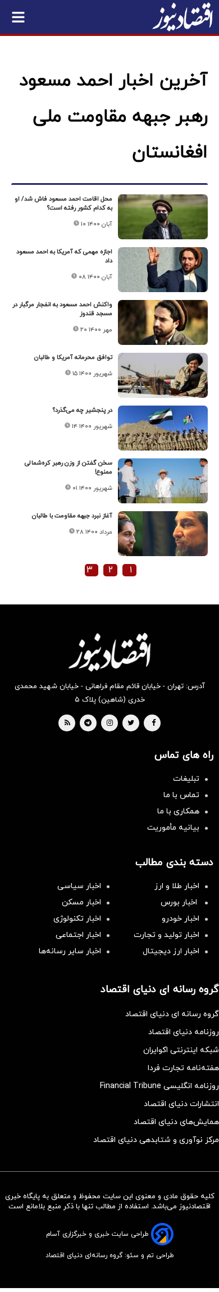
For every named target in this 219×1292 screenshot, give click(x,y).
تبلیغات (186, 779)
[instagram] (110, 723)
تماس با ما (181, 795)
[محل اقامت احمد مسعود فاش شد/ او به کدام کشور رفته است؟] (163, 216)
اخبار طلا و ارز (176, 886)
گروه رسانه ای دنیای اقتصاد (172, 1014)
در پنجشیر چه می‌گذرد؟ (82, 410)
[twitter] (130, 723)
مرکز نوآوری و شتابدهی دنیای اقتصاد (156, 1140)
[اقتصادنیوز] (109, 652)
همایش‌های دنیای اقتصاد (176, 1122)
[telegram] (88, 723)
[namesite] (182, 16)
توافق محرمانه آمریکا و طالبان (73, 357)
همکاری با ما (178, 811)
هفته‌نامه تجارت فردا (183, 1068)
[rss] (67, 723)
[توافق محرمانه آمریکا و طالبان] (163, 375)
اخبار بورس (180, 902)
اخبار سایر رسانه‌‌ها (70, 951)
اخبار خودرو (180, 918)
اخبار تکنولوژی (77, 918)
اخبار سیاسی (79, 886)
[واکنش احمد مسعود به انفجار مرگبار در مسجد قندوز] (163, 322)
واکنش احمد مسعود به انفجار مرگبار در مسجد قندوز (62, 309)
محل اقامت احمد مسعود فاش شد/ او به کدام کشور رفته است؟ (63, 203)
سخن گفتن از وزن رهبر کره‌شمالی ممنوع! (68, 467)
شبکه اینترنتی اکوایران (181, 1050)
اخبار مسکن (81, 902)
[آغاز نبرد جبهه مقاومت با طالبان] (163, 533)
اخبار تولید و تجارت (166, 935)
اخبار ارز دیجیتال (171, 951)
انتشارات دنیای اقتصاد (181, 1104)
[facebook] (154, 723)
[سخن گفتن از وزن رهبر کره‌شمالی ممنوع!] (163, 480)
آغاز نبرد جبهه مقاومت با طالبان (72, 515)
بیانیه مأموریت (173, 827)
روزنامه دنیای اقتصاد (183, 1032)
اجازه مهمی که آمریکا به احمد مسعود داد (64, 256)
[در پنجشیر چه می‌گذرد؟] (163, 428)
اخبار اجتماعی (78, 935)
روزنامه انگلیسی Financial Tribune (159, 1086)
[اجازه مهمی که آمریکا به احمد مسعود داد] (163, 269)
